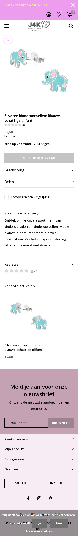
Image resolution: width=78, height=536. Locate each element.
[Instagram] (39, 498)
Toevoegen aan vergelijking (30, 197)
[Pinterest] (50, 498)
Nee (59, 523)
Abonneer (61, 422)
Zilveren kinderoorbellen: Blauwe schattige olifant (23, 347)
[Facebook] (28, 498)
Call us (20, 483)
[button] (6, 26)
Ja (39, 523)
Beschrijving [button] (14, 170)
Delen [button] (9, 181)
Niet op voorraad (39, 158)
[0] (69, 14)
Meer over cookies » (40, 531)
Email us (56, 483)
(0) (24, 125)
